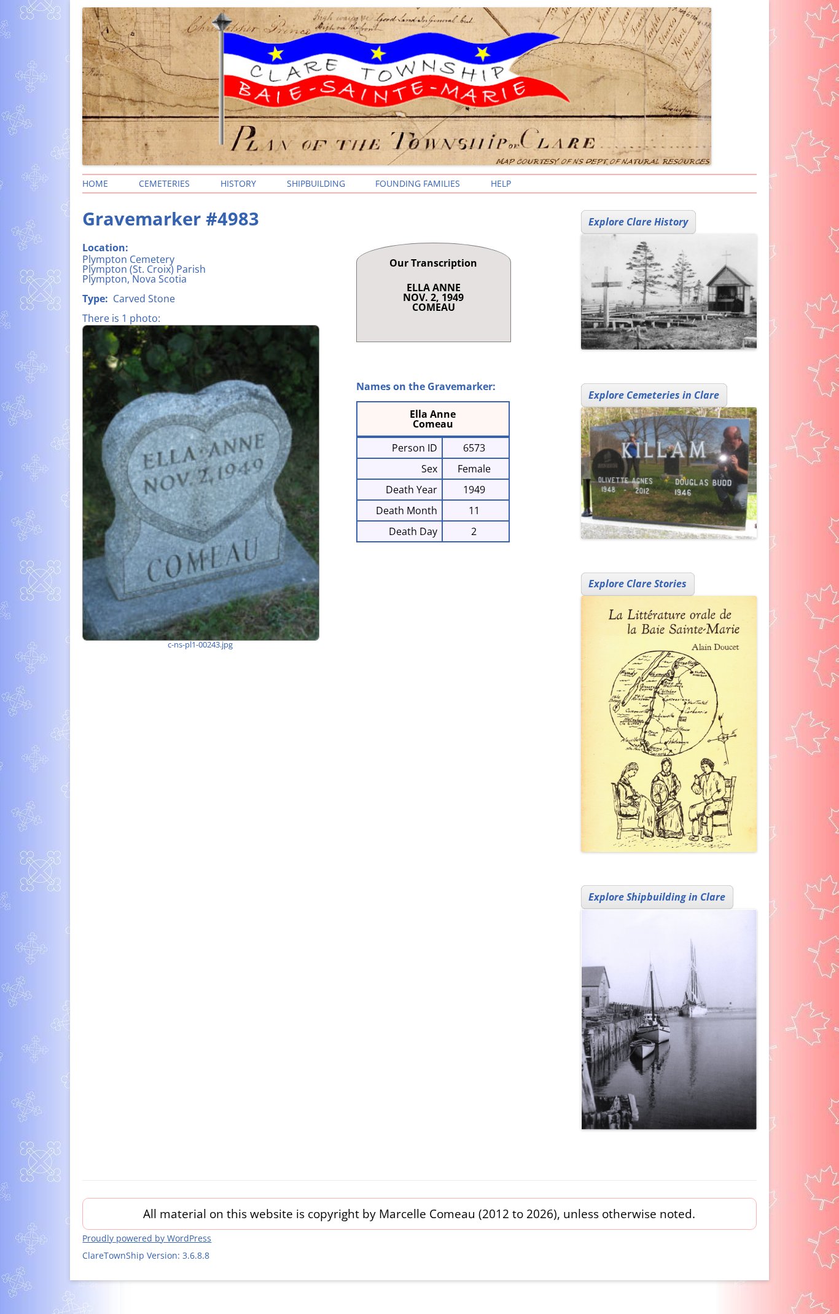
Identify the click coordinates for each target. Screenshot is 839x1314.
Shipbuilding (316, 183)
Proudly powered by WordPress (146, 1238)
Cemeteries (164, 183)
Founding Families (417, 183)
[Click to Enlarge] (200, 483)
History (238, 183)
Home (95, 183)
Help (501, 183)
